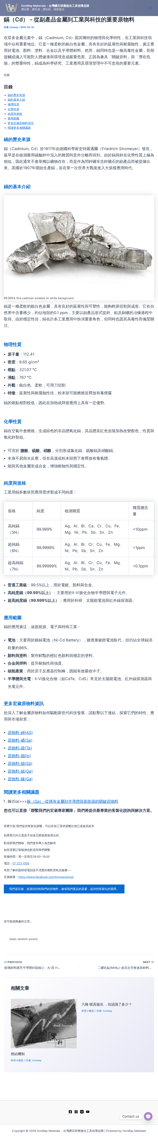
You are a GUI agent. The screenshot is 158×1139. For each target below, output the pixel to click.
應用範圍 (13, 118)
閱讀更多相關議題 (19, 128)
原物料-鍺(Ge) (20, 771)
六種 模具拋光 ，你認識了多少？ (107, 1004)
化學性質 (13, 109)
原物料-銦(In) (19, 755)
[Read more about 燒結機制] (43, 1023)
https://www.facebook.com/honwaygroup (46, 877)
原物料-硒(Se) (20, 740)
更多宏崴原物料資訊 (21, 123)
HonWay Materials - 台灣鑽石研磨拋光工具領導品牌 (55, 6)
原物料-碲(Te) (20, 748)
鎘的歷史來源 (16, 95)
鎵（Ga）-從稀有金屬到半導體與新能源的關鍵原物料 (72, 801)
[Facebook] (70, 1111)
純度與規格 (15, 114)
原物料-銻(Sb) (20, 763)
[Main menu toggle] (150, 8)
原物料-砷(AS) (20, 732)
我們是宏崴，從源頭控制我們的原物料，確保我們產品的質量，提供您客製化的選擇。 (64, 889)
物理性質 (13, 104)
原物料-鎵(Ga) (20, 779)
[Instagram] (76, 1111)
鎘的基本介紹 (16, 100)
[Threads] (82, 1111)
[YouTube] (87, 1111)
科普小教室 (17, 1060)
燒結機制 (18, 1054)
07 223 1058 (21, 863)
